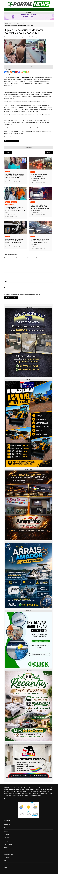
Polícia (40, 36)
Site (5, 287)
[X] (8, 72)
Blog (5, 827)
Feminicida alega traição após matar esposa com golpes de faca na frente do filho (14, 175)
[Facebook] (5, 72)
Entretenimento (8, 844)
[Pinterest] (16, 72)
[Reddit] (11, 72)
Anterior (8, 152)
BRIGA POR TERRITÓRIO (12, 141)
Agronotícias (7, 824)
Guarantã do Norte (10, 204)
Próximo (48, 152)
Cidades (7, 202)
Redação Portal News (10, 36)
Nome (6, 275)
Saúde (5, 867)
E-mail (6, 281)
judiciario (6, 857)
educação (6, 841)
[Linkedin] (13, 72)
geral (5, 851)
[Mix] (22, 72)
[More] (27, 72)
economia (6, 837)
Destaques (36, 36)
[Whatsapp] (24, 72)
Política (6, 864)
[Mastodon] (19, 72)
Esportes (6, 847)
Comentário (7, 261)
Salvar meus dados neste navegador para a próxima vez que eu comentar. (23, 294)
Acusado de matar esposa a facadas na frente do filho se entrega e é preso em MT (14, 240)
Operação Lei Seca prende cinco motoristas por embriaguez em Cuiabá (38, 176)
